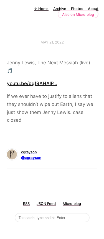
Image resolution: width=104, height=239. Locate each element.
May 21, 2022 (52, 42)
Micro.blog (72, 203)
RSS (26, 203)
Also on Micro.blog (78, 14)
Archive (59, 8)
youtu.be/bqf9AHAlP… (32, 83)
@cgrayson (31, 157)
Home (41, 8)
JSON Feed (46, 203)
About (93, 8)
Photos (77, 8)
